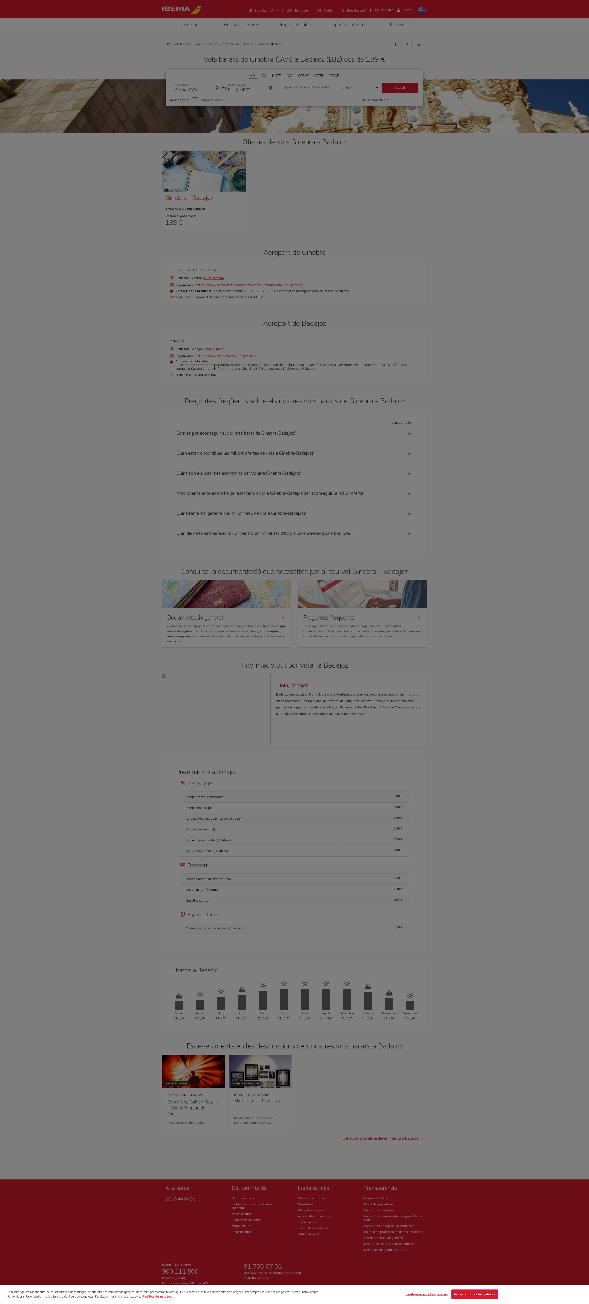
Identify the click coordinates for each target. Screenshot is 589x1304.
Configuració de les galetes (427, 1294)
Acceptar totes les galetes (474, 1294)
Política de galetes (157, 1296)
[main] (294, 1294)
